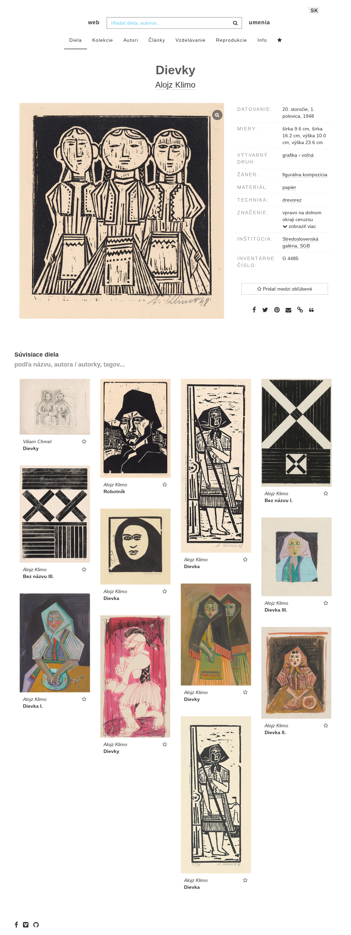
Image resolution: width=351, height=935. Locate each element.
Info (262, 40)
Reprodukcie (231, 40)
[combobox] (174, 23)
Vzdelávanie (191, 40)
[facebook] (18, 924)
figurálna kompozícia (304, 174)
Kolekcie (102, 40)
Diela (75, 40)
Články (156, 40)
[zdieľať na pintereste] (277, 310)
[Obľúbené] (279, 40)
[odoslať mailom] (288, 310)
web (94, 22)
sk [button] (314, 10)
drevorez (292, 200)
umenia (259, 22)
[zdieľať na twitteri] (265, 310)
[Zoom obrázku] (122, 211)
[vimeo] (27, 924)
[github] (37, 924)
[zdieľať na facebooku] (254, 310)
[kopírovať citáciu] (311, 310)
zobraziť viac (301, 226)
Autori (130, 40)
